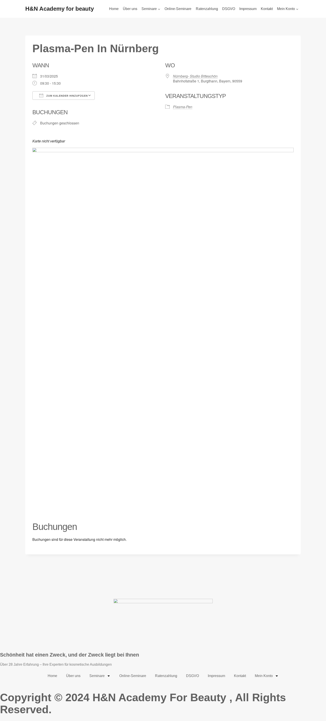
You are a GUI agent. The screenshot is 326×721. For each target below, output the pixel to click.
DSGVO (228, 9)
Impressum (248, 9)
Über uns (130, 9)
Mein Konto (264, 676)
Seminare (97, 676)
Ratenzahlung (207, 9)
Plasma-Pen (182, 106)
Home (114, 9)
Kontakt (267, 9)
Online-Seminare (178, 9)
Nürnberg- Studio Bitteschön (195, 76)
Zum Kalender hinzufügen (66, 95)
